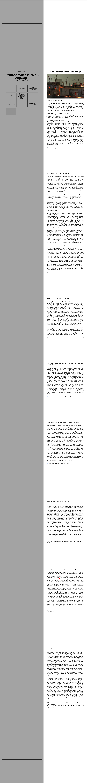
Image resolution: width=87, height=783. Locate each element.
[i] (59, 577)
